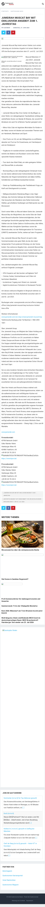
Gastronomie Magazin (11, 885)
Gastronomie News (17, 11)
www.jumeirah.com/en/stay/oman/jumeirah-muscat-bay (21, 317)
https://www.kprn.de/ (9, 459)
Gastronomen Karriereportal (13, 876)
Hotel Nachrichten (9, 880)
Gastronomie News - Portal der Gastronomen (24, 897)
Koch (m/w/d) (9, 813)
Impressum (29, 900)
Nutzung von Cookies (18, 900)
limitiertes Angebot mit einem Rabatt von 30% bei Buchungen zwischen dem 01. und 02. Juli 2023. (22, 500)
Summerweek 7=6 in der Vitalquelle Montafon (19, 606)
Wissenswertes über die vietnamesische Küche (20, 550)
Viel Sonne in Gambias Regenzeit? (14, 579)
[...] (23, 808)
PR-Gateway (5, 27)
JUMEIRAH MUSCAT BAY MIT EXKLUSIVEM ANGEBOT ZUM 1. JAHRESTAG (19, 494)
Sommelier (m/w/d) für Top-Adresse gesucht (20, 798)
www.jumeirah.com (8, 432)
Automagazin (7, 871)
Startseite (5, 11)
